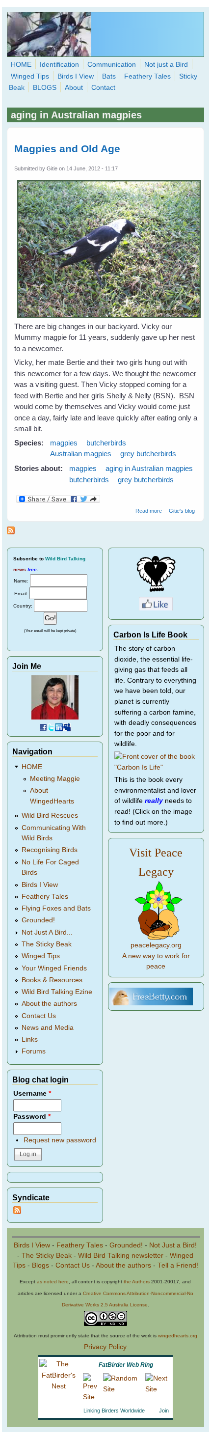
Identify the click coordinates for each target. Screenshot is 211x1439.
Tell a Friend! (178, 1265)
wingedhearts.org (177, 1335)
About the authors (49, 1003)
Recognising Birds (50, 850)
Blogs (40, 1265)
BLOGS (44, 87)
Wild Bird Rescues (50, 815)
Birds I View (75, 76)
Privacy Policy (105, 1347)
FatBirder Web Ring (126, 1364)
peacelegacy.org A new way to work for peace (156, 955)
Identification (59, 64)
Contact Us (39, 1016)
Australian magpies (80, 453)
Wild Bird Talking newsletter (120, 1255)
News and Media (48, 1027)
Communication (111, 64)
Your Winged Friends (54, 968)
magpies (64, 443)
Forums (34, 1051)
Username (32, 1093)
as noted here (53, 1281)
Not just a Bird (166, 64)
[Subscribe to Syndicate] (17, 1212)
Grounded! (38, 920)
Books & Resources (52, 980)
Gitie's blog (182, 511)
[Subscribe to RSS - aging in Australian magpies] (11, 531)
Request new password (60, 1140)
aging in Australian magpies (149, 468)
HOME (21, 64)
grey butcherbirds (148, 453)
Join (164, 1410)
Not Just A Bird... (47, 932)
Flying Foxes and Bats (56, 908)
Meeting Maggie (55, 778)
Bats (109, 76)
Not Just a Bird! (173, 1245)
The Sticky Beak (47, 944)
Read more (148, 511)
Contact (103, 87)
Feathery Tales (147, 76)
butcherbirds (106, 443)
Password (32, 1116)
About (74, 87)
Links (30, 1039)
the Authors (137, 1281)
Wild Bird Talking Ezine (57, 992)
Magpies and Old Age (67, 148)
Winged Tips (30, 76)
